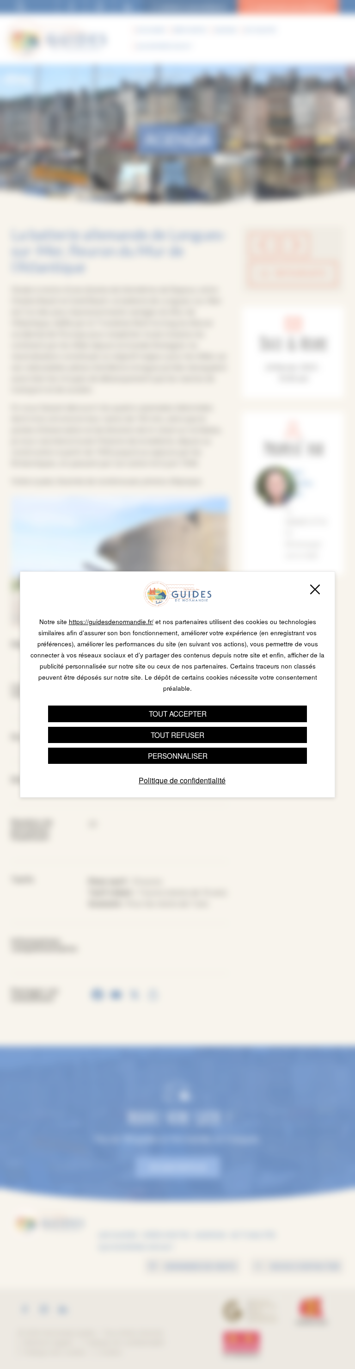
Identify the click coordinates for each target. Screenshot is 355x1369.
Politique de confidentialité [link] (182, 780)
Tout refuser (177, 735)
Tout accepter (178, 713)
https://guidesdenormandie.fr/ (111, 621)
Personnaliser (178, 755)
